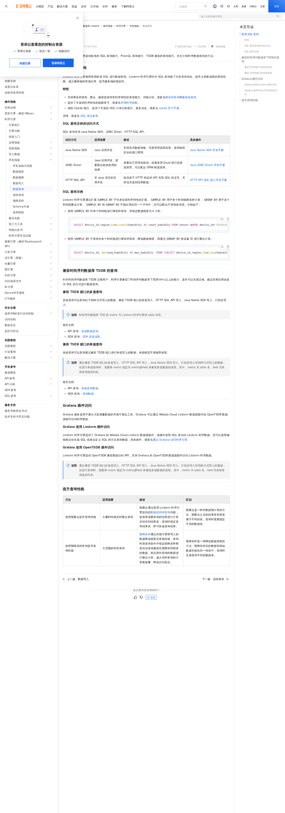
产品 (50, 6)
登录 (276, 6)
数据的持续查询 (160, 512)
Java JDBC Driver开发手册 (207, 165)
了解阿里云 (128, 6)
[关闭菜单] (6, 6)
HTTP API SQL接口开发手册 (208, 180)
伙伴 (105, 6)
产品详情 (201, 46)
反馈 (152, 597)
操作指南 (107, 25)
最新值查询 (189, 97)
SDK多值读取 (91, 336)
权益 (74, 6)
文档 (235, 6)
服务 (114, 6)
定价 (83, 6)
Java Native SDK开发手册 (207, 150)
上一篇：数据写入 (78, 579)
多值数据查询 (89, 331)
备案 (244, 6)
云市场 (94, 6)
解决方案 (62, 6)
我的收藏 (220, 46)
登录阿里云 (58, 63)
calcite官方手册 (169, 108)
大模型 (40, 6)
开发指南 (134, 25)
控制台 (253, 6)
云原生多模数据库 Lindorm (85, 25)
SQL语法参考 (89, 116)
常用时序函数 (129, 102)
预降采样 (145, 534)
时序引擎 (121, 25)
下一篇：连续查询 (213, 579)
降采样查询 (172, 97)
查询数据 (88, 393)
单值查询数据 (89, 388)
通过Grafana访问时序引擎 (170, 439)
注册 (262, 6)
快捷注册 (25, 63)
